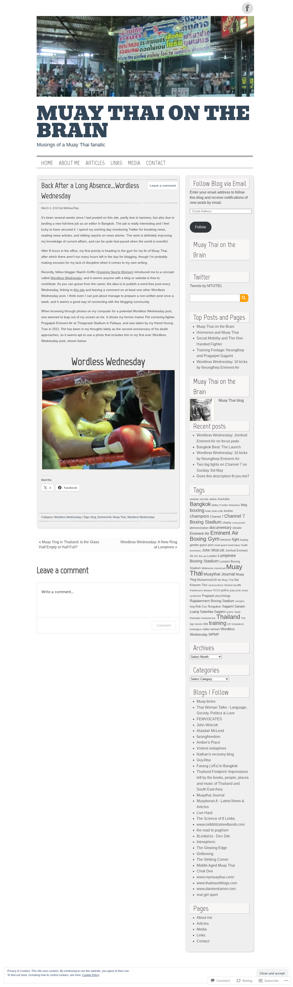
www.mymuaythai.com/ (215, 877)
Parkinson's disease (201, 590)
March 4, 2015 (50, 208)
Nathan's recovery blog (215, 754)
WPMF (214, 634)
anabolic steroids (199, 499)
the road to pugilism (212, 830)
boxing (197, 510)
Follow (200, 227)
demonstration (199, 528)
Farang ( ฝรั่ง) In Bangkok (217, 766)
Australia (223, 499)
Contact (156, 163)
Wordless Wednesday (66, 278)
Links (116, 163)
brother (228, 511)
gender (194, 545)
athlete (213, 499)
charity (226, 522)
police (225, 590)
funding (244, 539)
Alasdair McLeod (210, 731)
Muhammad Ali (207, 579)
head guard (220, 545)
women (215, 629)
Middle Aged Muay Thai (216, 865)
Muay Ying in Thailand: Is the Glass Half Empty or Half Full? (69, 544)
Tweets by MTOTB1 (206, 286)
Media (134, 163)
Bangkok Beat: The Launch (219, 447)
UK (229, 624)
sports (229, 611)
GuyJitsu (204, 760)
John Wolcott (213, 550)
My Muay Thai (225, 579)
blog (93, 517)
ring (192, 606)
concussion (238, 522)
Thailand (228, 616)
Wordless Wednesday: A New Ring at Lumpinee (148, 544)
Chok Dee (205, 871)
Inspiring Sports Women (115, 272)
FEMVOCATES (209, 719)
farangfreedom (208, 737)
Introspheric (206, 842)
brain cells (217, 511)
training (217, 623)
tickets (198, 624)
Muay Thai (119, 517)
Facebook (248, 8)
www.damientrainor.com (216, 889)
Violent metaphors (211, 748)
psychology (223, 595)
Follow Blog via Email (219, 183)
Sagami (227, 606)
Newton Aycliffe (232, 585)
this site (79, 290)
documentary (220, 527)
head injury (234, 545)
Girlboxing (205, 854)
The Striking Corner (212, 859)
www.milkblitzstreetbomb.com (221, 824)
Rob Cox (201, 606)
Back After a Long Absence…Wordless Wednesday (90, 190)
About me (69, 163)
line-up (202, 556)
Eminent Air (104, 517)
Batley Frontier (220, 505)
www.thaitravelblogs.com (217, 883)
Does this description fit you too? (223, 476)
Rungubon (214, 606)
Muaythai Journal (219, 574)
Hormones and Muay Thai (218, 332)
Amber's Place (208, 742)
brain (208, 511)
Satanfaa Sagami (212, 611)
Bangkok (200, 504)
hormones (195, 550)
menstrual (219, 568)
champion (199, 516)
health (244, 545)
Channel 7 (216, 516)
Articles (95, 163)
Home (47, 163)
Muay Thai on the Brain (143, 122)
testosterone (208, 618)
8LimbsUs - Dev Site (213, 836)
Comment (164, 625)
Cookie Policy (90, 975)
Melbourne (207, 568)
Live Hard (204, 813)
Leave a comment (163, 185)
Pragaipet (208, 595)
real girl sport (207, 895)
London (212, 556)
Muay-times (206, 701)
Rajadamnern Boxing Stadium (212, 601)
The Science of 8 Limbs (216, 818)
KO (196, 556)
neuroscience (215, 585)
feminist (225, 539)
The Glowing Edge (212, 848)
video (205, 629)
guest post (207, 545)
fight (235, 539)
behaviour (234, 505)
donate (237, 528)
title (205, 624)
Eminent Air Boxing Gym (214, 536)
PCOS (216, 590)
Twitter (201, 277)
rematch (239, 601)
